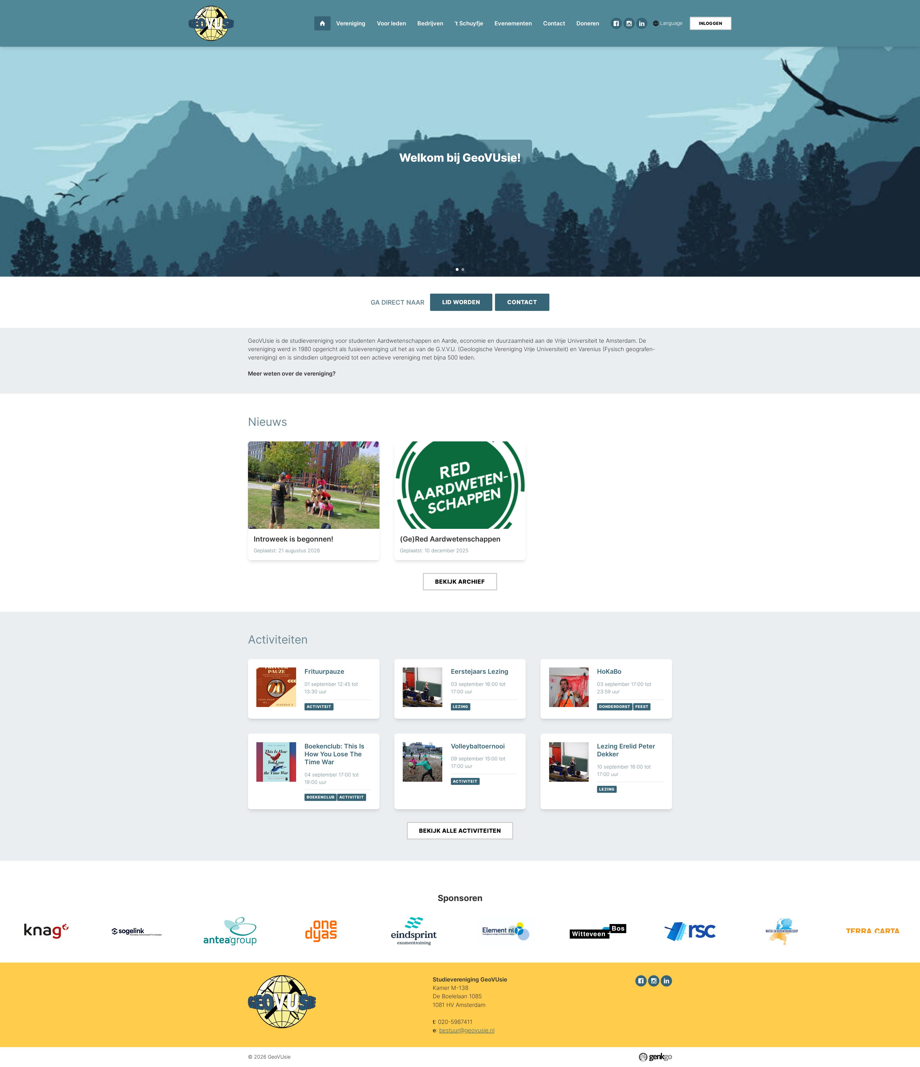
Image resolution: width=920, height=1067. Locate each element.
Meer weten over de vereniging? (292, 373)
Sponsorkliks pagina (460, 146)
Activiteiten (278, 639)
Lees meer (314, 500)
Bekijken (314, 689)
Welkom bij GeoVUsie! (457, 269)
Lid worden (461, 302)
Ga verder (460, 172)
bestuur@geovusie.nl (466, 1030)
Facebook (616, 23)
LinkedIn (641, 23)
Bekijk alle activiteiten (460, 830)
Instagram (629, 23)
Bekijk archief (460, 581)
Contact (522, 302)
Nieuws (267, 421)
